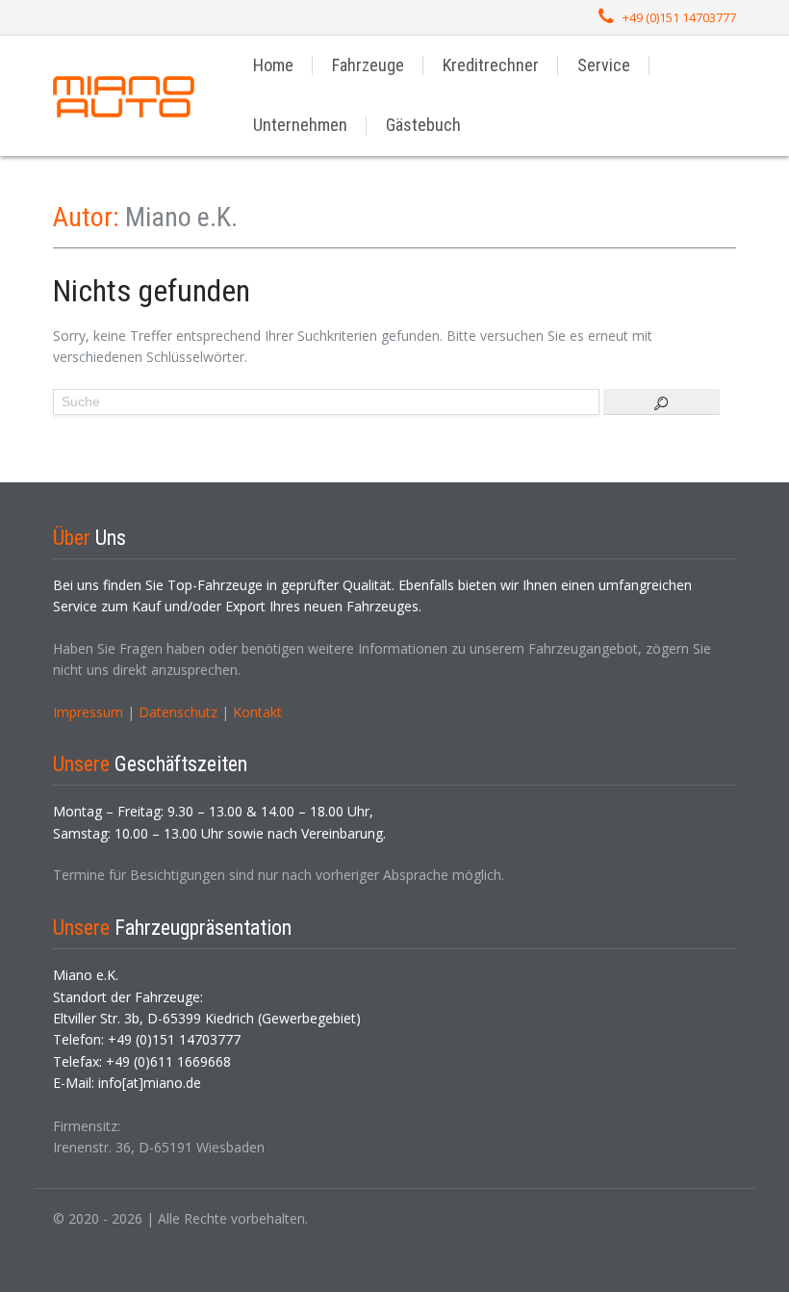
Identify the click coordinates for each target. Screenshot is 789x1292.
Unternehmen (300, 125)
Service (603, 65)
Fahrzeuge (368, 65)
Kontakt (257, 712)
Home (273, 65)
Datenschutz (178, 712)
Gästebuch (423, 125)
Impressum (88, 712)
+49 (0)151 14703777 (679, 17)
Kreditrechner (491, 65)
